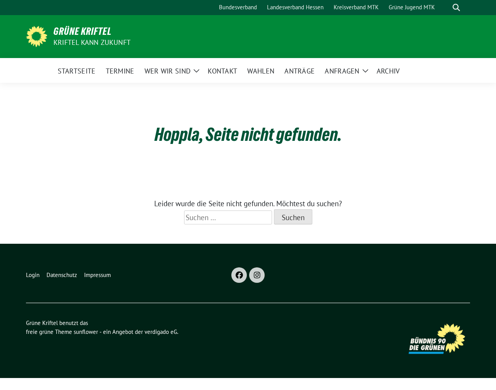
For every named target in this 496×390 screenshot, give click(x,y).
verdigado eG (161, 331)
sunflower (86, 331)
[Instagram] (257, 275)
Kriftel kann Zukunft (92, 42)
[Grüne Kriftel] (36, 35)
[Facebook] (239, 275)
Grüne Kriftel (82, 31)
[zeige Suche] (456, 7)
